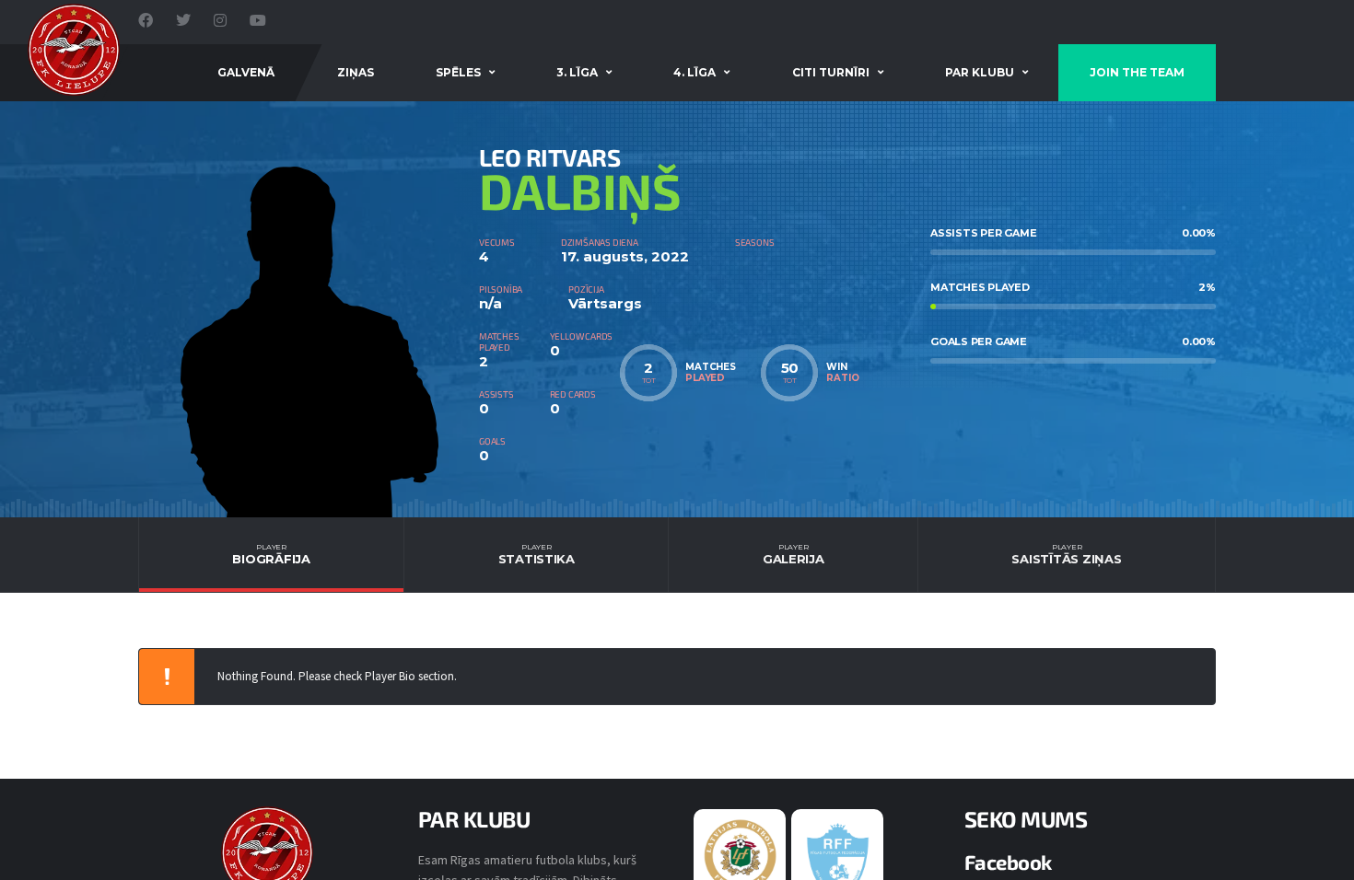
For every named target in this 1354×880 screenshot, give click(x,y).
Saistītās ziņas (1066, 554)
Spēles (458, 72)
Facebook (1008, 862)
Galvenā (245, 72)
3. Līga (577, 72)
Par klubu (979, 72)
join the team (1137, 72)
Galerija (793, 554)
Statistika (536, 554)
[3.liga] (838, 859)
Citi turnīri (831, 72)
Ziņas (355, 72)
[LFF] (740, 854)
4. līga (694, 72)
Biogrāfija (270, 554)
